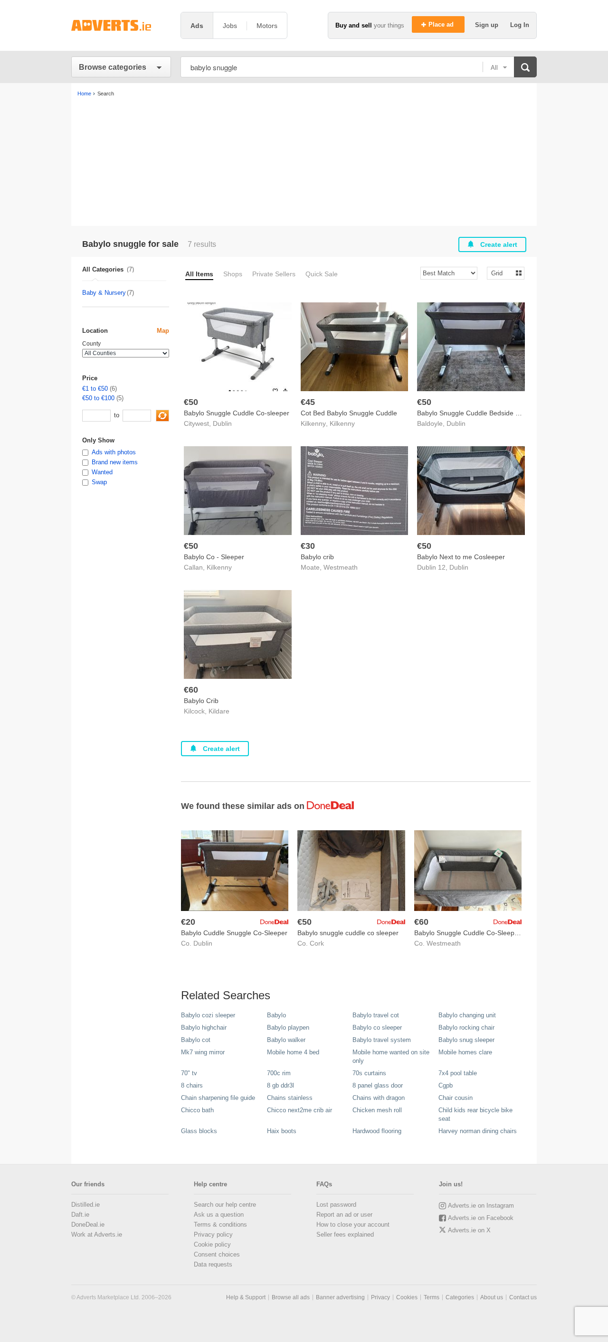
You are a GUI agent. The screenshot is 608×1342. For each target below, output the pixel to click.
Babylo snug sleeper (466, 1039)
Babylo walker (286, 1039)
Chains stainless (290, 1097)
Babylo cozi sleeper (208, 1015)
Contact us (523, 1297)
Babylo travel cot (375, 1015)
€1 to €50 (95, 388)
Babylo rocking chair (466, 1027)
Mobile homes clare (465, 1052)
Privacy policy (213, 1234)
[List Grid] (501, 272)
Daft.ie (80, 1214)
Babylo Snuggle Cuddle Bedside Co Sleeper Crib (490, 413)
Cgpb (445, 1085)
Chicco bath (197, 1110)
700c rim (279, 1073)
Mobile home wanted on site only (390, 1056)
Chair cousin (455, 1097)
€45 (308, 402)
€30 (308, 546)
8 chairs (192, 1085)
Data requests (213, 1264)
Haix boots (281, 1131)
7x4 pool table (457, 1073)
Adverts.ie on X (469, 1230)
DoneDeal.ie (87, 1224)
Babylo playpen (288, 1027)
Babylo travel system (381, 1039)
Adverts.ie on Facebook (480, 1217)
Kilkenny (342, 423)
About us (491, 1297)
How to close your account (353, 1224)
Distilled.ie (85, 1204)
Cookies (407, 1297)
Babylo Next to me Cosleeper (461, 557)
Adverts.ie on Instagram (481, 1205)
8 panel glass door (377, 1085)
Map (163, 331)
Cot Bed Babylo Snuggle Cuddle (349, 413)
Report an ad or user (344, 1214)
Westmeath (340, 567)
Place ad (442, 24)
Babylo (276, 1015)
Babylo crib (317, 557)
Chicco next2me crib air (299, 1110)
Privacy (380, 1297)
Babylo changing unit (467, 1015)
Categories (460, 1297)
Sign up (487, 24)
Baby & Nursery (104, 292)
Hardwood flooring (376, 1131)
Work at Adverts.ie (96, 1234)
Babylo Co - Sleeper (214, 557)
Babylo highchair (204, 1027)
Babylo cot (195, 1039)
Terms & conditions (220, 1224)
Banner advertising (340, 1297)
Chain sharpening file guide (218, 1097)
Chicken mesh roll (377, 1110)
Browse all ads (291, 1297)
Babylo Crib (201, 700)
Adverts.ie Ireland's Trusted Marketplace (121, 25)
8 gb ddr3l (280, 1085)
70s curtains (369, 1073)
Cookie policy (212, 1244)
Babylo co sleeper (377, 1027)
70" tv (189, 1073)
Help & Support (246, 1297)
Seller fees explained (345, 1234)
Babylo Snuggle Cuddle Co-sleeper (236, 413)
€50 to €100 (98, 398)
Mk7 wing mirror (203, 1052)
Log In (519, 24)
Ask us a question (219, 1214)
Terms (431, 1297)
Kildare (219, 711)
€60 (191, 689)
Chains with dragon (378, 1097)
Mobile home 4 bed (293, 1052)
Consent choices (217, 1254)
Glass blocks (199, 1131)
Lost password (336, 1204)
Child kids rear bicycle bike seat (475, 1114)
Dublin (222, 423)
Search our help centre (225, 1204)
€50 (191, 402)
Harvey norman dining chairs (477, 1131)
